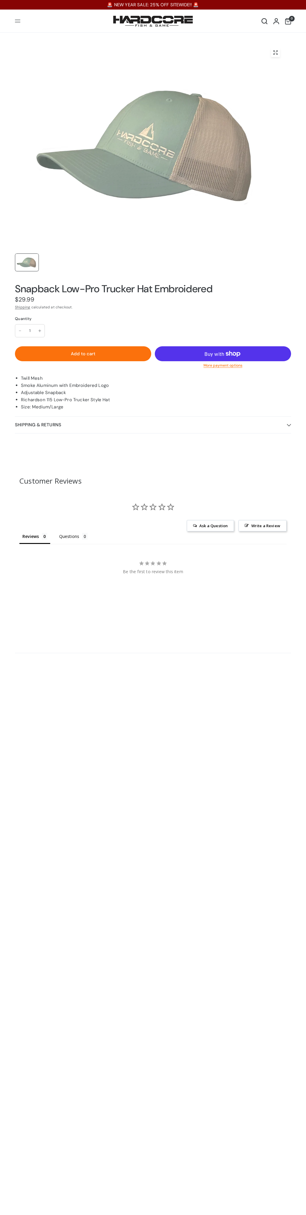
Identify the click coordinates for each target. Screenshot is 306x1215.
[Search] (264, 21)
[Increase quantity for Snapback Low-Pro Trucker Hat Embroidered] (40, 330)
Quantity (23, 318)
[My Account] (276, 21)
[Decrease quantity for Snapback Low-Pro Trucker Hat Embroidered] (20, 330)
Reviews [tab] (30, 536)
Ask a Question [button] (213, 525)
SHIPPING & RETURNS (38, 425)
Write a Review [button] (265, 525)
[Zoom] (275, 52)
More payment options (223, 365)
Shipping (22, 307)
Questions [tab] (69, 536)
